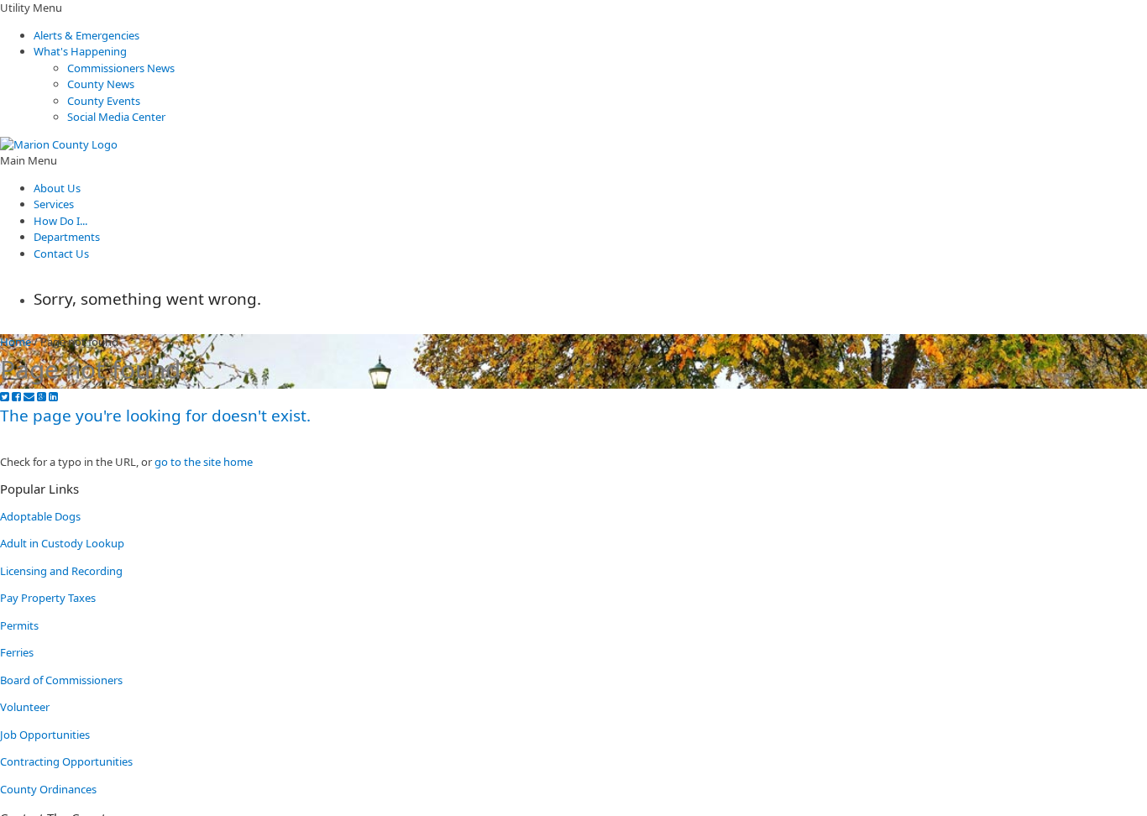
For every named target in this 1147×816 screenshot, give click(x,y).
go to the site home (204, 461)
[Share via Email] (29, 396)
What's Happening (80, 51)
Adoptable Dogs (40, 516)
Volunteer (25, 706)
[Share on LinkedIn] (53, 396)
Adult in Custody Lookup (62, 543)
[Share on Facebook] (16, 396)
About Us (57, 188)
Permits (19, 625)
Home (15, 341)
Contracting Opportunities (66, 761)
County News (100, 84)
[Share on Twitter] (4, 396)
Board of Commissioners (61, 680)
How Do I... (60, 220)
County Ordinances (48, 789)
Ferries (17, 652)
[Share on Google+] (41, 396)
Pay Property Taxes (48, 597)
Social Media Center (116, 116)
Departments (67, 236)
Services (54, 204)
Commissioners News (121, 68)
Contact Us (61, 253)
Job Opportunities (45, 734)
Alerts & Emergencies (86, 35)
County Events (103, 100)
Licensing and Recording (61, 570)
